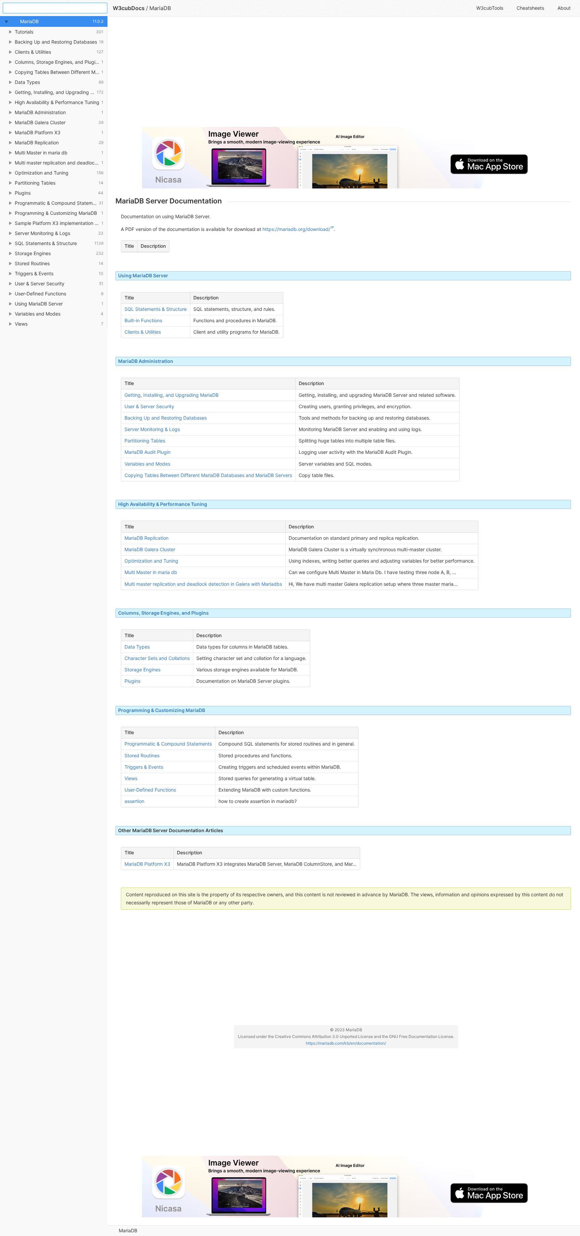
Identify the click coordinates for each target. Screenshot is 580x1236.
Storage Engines (142, 669)
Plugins (132, 681)
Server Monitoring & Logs (152, 429)
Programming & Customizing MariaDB (161, 710)
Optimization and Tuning (151, 561)
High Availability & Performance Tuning (162, 504)
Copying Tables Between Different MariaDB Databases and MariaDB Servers (208, 475)
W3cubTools (489, 8)
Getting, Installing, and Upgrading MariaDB (172, 395)
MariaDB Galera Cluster (150, 549)
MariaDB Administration (145, 361)
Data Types (137, 647)
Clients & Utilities (143, 332)
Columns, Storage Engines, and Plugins (163, 613)
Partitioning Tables (145, 440)
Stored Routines (142, 755)
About (564, 8)
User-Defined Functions (150, 790)
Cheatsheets (530, 8)
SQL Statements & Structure (156, 309)
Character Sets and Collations (157, 658)
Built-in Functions (143, 320)
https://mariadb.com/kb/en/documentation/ (346, 1043)
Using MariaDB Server (143, 275)
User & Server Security (149, 406)
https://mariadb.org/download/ (296, 229)
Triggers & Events (144, 767)
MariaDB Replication (146, 538)
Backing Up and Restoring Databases (166, 418)
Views (131, 778)
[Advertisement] (316, 75)
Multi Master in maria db (151, 572)
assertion (134, 801)
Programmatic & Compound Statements (168, 744)
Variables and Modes (147, 464)
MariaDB (128, 1230)
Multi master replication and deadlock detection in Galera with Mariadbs (203, 584)
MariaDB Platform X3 (147, 864)
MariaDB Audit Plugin (148, 452)
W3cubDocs (129, 8)
